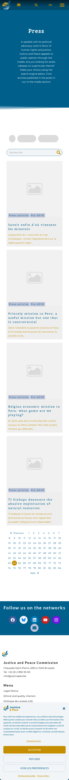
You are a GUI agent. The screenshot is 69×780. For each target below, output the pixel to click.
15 (45, 538)
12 (29, 538)
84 (59, 568)
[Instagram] (56, 620)
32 (19, 548)
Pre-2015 (37, 215)
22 (24, 543)
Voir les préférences (34, 768)
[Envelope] (34, 628)
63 (9, 563)
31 (14, 548)
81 (44, 568)
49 (49, 553)
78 (29, 568)
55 (24, 558)
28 (54, 543)
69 (39, 563)
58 (39, 558)
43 (19, 553)
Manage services (33, 741)
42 (14, 553)
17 (55, 538)
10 (19, 538)
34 (29, 548)
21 (19, 543)
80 (39, 568)
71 (50, 563)
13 (34, 538)
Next (33, 573)
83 (54, 568)
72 (54, 563)
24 (34, 543)
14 (39, 538)
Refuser (34, 759)
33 (24, 548)
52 (9, 558)
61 (54, 558)
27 (49, 543)
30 (9, 548)
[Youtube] (45, 620)
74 (9, 568)
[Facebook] (13, 620)
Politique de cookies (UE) (18, 701)
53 (14, 558)
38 (49, 548)
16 (49, 538)
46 (34, 553)
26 (44, 543)
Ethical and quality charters (20, 696)
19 (9, 543)
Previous (18, 533)
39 (54, 548)
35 (34, 548)
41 (9, 553)
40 (59, 548)
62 (59, 558)
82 (49, 568)
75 (14, 568)
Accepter (34, 749)
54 (19, 558)
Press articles (19, 215)
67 (29, 563)
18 (59, 538)
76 (19, 568)
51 (60, 553)
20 (14, 543)
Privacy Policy (43, 776)
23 (29, 543)
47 (39, 553)
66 (24, 563)
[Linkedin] (34, 620)
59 (44, 558)
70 (44, 563)
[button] (64, 708)
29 (59, 543)
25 (39, 543)
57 (34, 558)
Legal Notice (11, 690)
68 (34, 563)
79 (34, 568)
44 (24, 553)
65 (19, 563)
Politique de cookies (27, 776)
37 (44, 548)
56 (29, 558)
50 (54, 553)
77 (24, 568)
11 (24, 538)
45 (29, 553)
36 (39, 548)
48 (44, 553)
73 (59, 563)
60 (49, 558)
